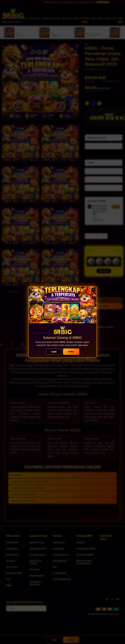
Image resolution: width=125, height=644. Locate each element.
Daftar (71, 351)
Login (54, 351)
